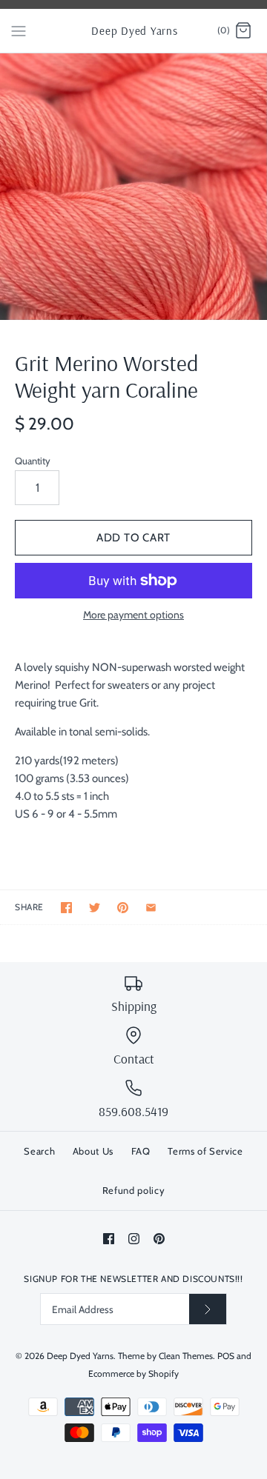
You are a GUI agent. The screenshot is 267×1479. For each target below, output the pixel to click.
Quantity (32, 461)
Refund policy (133, 1190)
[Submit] (207, 1309)
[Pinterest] (159, 1238)
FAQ (141, 1151)
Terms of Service (205, 1151)
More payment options (133, 615)
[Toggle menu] (18, 30)
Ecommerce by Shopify (133, 1373)
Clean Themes (186, 1355)
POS (225, 1355)
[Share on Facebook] (66, 907)
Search (39, 1151)
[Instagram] (133, 1238)
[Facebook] (108, 1238)
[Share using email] (150, 907)
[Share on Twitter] (94, 907)
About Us (93, 1151)
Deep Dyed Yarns (80, 1355)
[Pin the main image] (122, 907)
